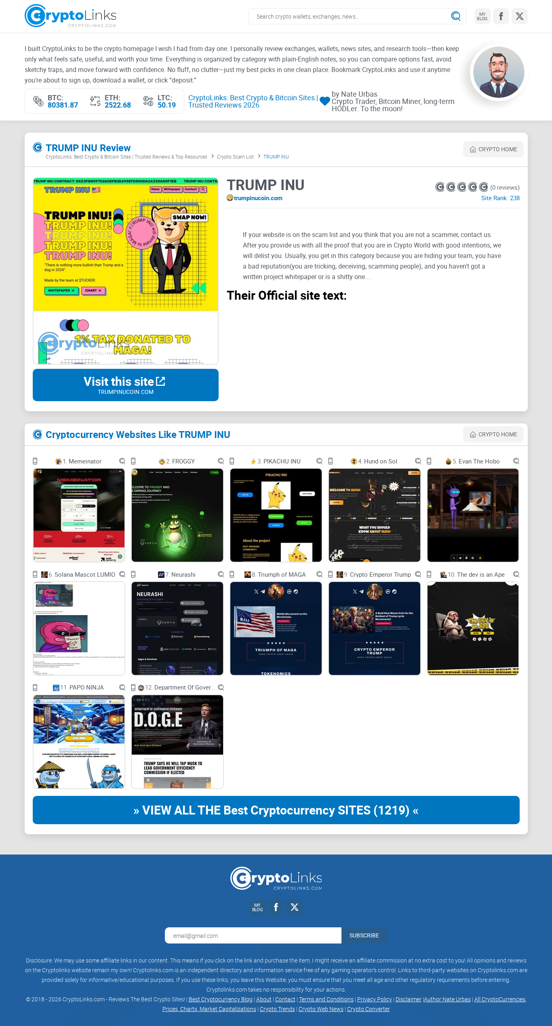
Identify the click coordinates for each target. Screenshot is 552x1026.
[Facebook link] (501, 16)
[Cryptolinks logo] (70, 16)
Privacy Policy (374, 999)
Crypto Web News (321, 1009)
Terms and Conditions (326, 999)
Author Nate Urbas (447, 999)
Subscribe (364, 935)
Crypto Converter (368, 1009)
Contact (285, 999)
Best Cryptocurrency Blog (221, 999)
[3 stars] (462, 187)
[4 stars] (473, 187)
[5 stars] (483, 187)
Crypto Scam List (235, 156)
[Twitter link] (520, 16)
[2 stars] (451, 187)
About (264, 999)
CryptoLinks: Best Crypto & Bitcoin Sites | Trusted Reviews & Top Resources (126, 156)
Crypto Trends (277, 1009)
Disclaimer (408, 999)
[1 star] (440, 187)
